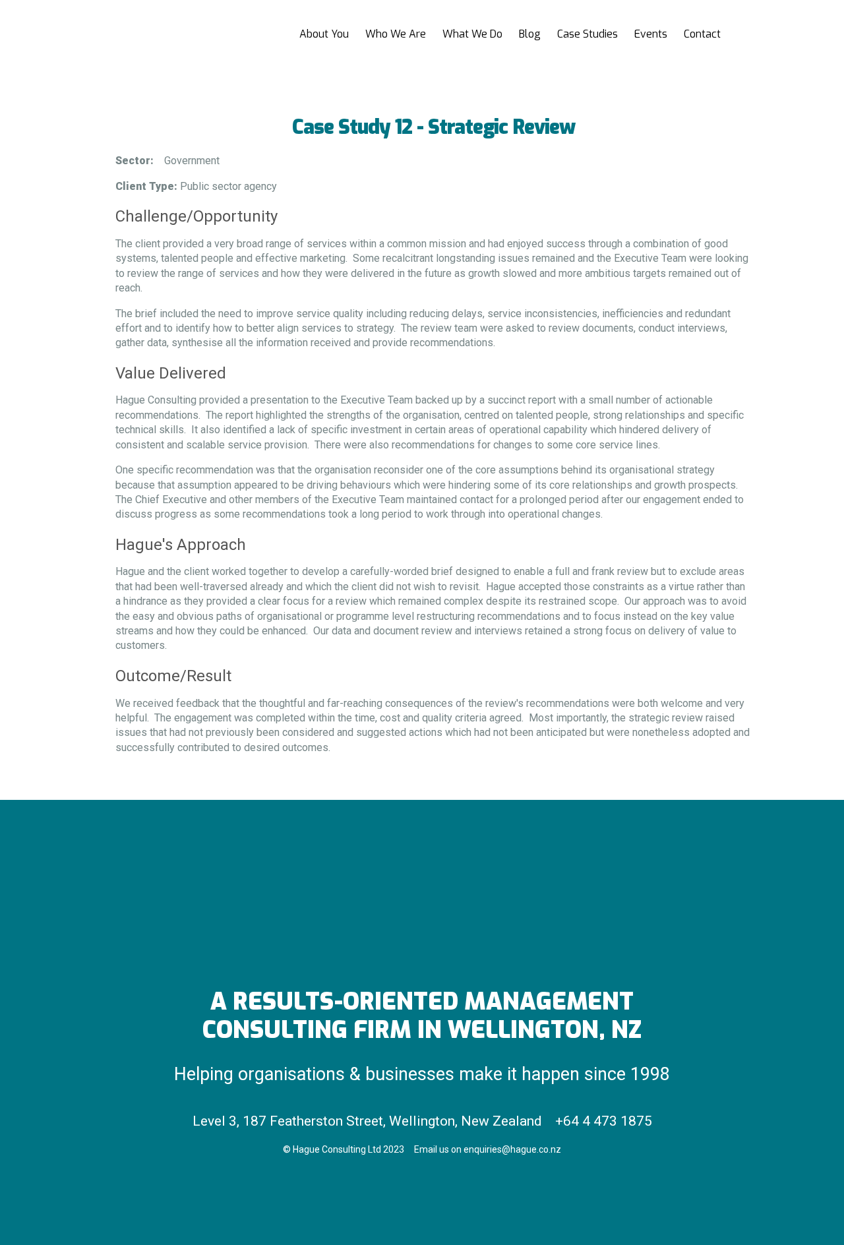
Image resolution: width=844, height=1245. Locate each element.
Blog (530, 34)
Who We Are (395, 34)
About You (324, 34)
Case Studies (587, 34)
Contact (702, 34)
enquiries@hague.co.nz (512, 1149)
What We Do (472, 34)
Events (650, 34)
